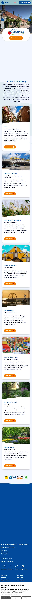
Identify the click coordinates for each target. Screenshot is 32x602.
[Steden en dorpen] (16, 253)
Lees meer (9, 147)
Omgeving (20, 578)
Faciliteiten (20, 575)
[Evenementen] (16, 435)
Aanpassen (16, 598)
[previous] (2, 19)
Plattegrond (20, 580)
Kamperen (4, 575)
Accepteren (5, 598)
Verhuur (3, 578)
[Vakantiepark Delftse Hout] (16, 32)
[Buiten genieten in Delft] (16, 208)
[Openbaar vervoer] (16, 162)
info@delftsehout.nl (7, 562)
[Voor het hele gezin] (16, 345)
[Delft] (16, 115)
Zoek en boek (5, 580)
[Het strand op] (16, 298)
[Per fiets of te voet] (16, 390)
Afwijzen (26, 598)
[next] (29, 19)
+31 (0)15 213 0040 (6, 559)
